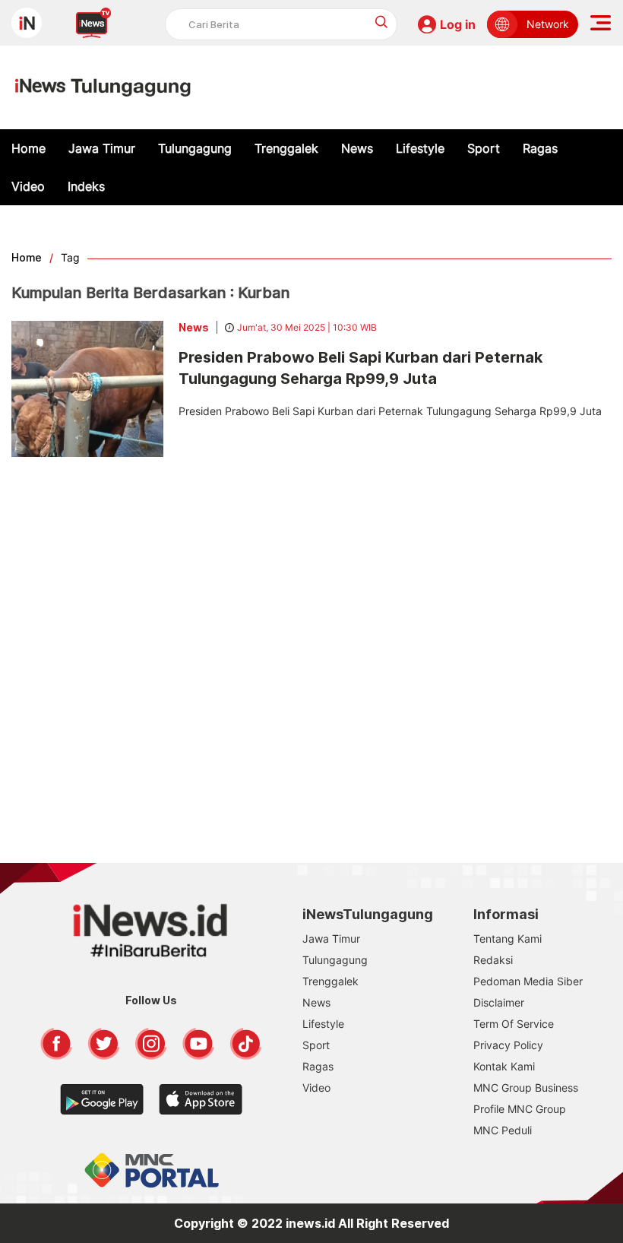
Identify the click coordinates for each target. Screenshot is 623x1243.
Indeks (86, 186)
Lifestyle (420, 148)
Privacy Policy (508, 1044)
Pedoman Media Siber (528, 981)
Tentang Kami (507, 938)
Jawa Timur (101, 148)
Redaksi (493, 959)
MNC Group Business (525, 1087)
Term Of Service (513, 1023)
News (357, 148)
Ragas (540, 148)
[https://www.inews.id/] (103, 87)
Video (28, 186)
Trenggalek (286, 148)
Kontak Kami (504, 1066)
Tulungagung (195, 148)
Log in (458, 24)
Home (28, 148)
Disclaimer (498, 1002)
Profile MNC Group (519, 1108)
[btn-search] (382, 21)
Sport (483, 148)
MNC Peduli (502, 1130)
